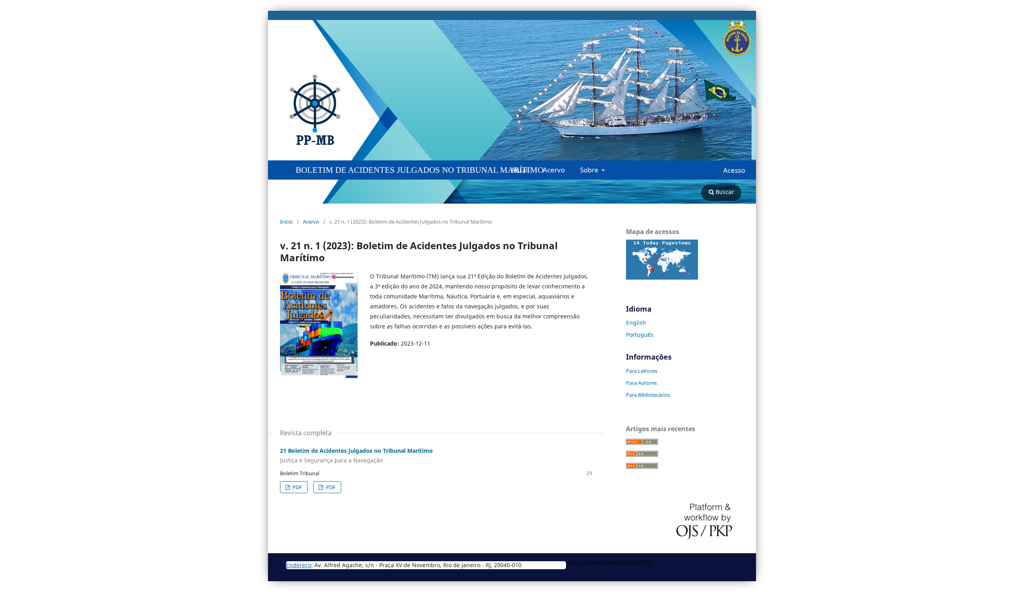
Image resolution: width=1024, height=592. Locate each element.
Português (640, 334)
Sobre (590, 169)
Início (286, 221)
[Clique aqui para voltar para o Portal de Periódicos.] (178, 110)
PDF (296, 487)
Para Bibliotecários (648, 394)
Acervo (554, 169)
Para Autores (641, 382)
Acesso (734, 170)
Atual (519, 169)
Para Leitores (641, 370)
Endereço (298, 565)
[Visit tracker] (662, 277)
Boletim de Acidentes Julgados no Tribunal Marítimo (420, 170)
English (636, 322)
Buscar (724, 192)
